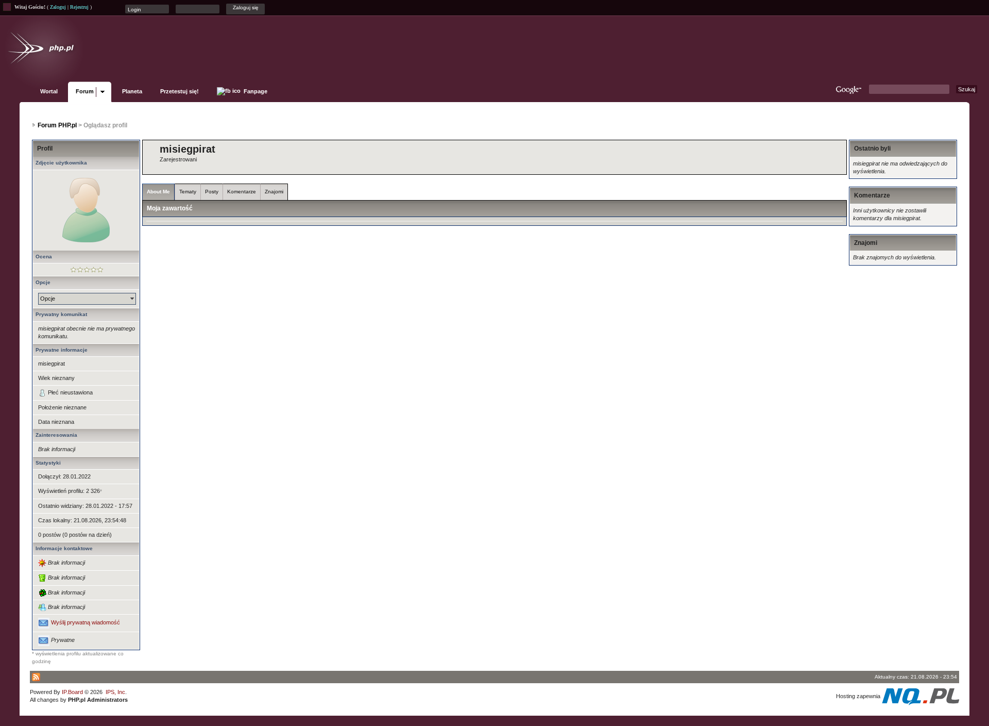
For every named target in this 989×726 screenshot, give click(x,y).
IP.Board (72, 692)
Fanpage (254, 91)
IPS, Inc (115, 692)
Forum (85, 91)
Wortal (49, 91)
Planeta (132, 91)
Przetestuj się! (179, 91)
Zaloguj (58, 7)
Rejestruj (79, 7)
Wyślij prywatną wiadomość (85, 623)
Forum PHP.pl (57, 125)
